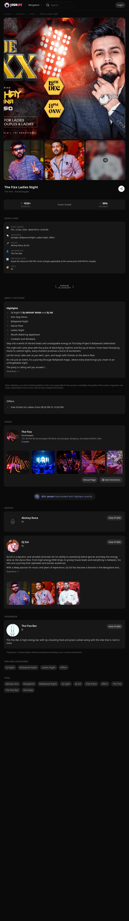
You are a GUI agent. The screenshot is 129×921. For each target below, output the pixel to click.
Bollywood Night (27, 237)
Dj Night (15, 237)
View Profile (115, 517)
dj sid (78, 683)
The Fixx (117, 683)
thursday (28, 690)
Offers (52, 237)
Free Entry (91, 683)
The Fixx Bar (12, 690)
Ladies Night (42, 237)
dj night (66, 683)
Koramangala (22, 191)
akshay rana (12, 683)
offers (105, 683)
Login (120, 4)
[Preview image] (18, 462)
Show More (11, 371)
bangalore (28, 683)
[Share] (121, 189)
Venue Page (89, 479)
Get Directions (112, 479)
